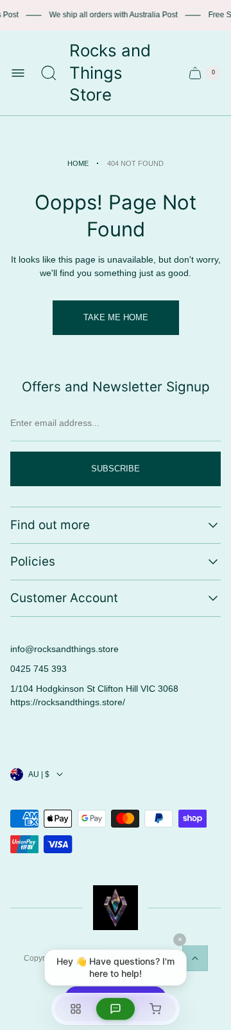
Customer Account (64, 598)
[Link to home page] (115, 907)
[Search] (49, 73)
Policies (32, 561)
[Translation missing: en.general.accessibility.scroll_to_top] (195, 958)
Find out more (50, 525)
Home (78, 163)
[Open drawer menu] (18, 73)
